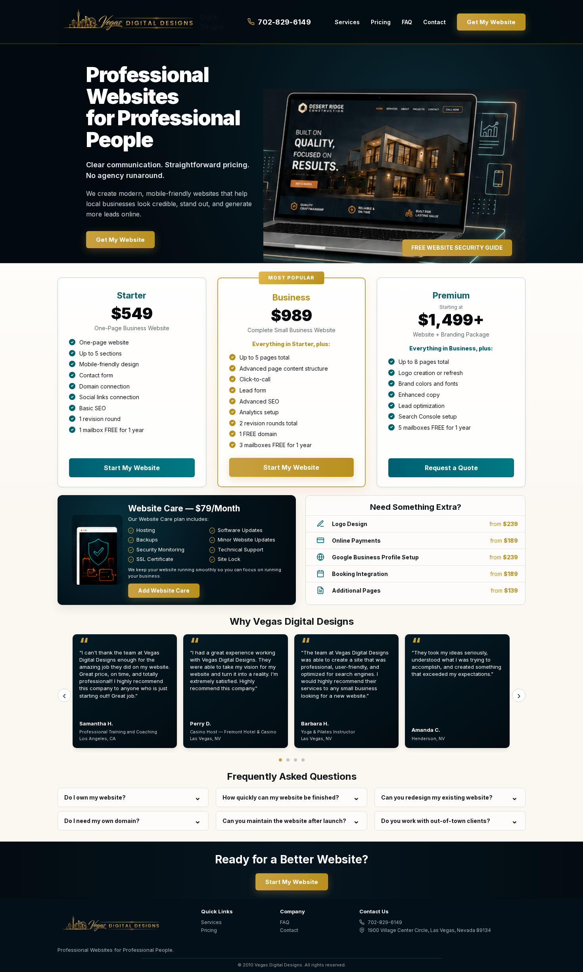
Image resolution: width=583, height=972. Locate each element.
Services (347, 22)
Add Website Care (164, 590)
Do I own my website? (95, 797)
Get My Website (491, 22)
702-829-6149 (284, 22)
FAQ (407, 22)
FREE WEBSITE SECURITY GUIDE (457, 247)
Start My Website (132, 468)
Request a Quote (451, 468)
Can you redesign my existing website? (437, 797)
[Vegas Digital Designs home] (122, 925)
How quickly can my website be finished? (280, 797)
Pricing (381, 22)
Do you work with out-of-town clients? (435, 820)
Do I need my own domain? (102, 820)
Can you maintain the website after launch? (284, 820)
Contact (434, 22)
